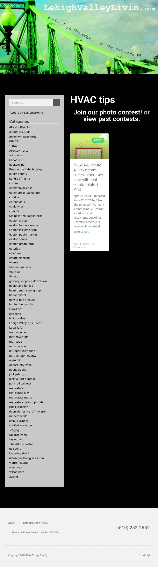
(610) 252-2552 (133, 527)
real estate (16, 388)
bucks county (18, 174)
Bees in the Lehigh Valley (25, 169)
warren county (19, 462)
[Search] (56, 102)
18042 (13, 146)
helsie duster (17, 295)
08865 (13, 141)
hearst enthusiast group (25, 290)
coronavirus (17, 202)
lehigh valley (17, 318)
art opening (16, 155)
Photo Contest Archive (35, 523)
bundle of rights (19, 178)
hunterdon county (21, 304)
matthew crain (18, 336)
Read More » (81, 232)
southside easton (20, 425)
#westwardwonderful (23, 136)
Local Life (15, 327)
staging (14, 430)
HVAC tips (15, 309)
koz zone (15, 313)
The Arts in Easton (21, 444)
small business (18, 420)
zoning (13, 476)
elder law (15, 253)
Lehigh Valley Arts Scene (25, 323)
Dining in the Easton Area (26, 215)
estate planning (19, 257)
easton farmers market (24, 225)
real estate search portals (26, 402)
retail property (18, 406)
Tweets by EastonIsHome (26, 112)
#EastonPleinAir (19, 127)
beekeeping (16, 164)
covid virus (16, 206)
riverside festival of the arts (27, 411)
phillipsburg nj (18, 374)
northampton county (22, 355)
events (13, 262)
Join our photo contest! (107, 112)
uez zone (15, 448)
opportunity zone (20, 365)
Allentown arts (18, 150)
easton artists (18, 220)
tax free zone (18, 434)
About (11, 523)
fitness (13, 276)
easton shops (18, 239)
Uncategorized (19, 453)
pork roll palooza (20, 383)
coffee (13, 183)
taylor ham (16, 439)
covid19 (14, 211)
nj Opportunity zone (22, 350)
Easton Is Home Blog (23, 229)
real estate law (19, 392)
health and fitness (21, 285)
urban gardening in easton (26, 458)
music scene (17, 346)
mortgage (15, 341)
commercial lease (21, 188)
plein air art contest (22, 379)
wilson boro (16, 472)
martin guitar (17, 332)
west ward (16, 467)
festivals (14, 271)
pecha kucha (17, 369)
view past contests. (111, 119)
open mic (15, 360)
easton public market (23, 234)
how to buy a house (22, 299)
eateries (14, 248)
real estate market (21, 397)
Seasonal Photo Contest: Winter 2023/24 (35, 532)
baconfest (16, 160)
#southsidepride (19, 132)
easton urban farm (21, 243)
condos (14, 197)
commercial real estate (24, 192)
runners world (18, 416)
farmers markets (20, 267)
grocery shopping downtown (28, 281)
